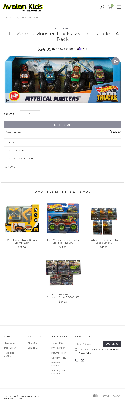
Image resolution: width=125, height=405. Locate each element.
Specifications (14, 150)
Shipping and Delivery (58, 372)
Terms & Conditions (109, 349)
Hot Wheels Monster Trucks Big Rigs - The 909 (63, 241)
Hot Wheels (62, 28)
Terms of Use (57, 343)
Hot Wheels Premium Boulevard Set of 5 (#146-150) (63, 296)
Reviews (9, 167)
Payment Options (55, 364)
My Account (10, 343)
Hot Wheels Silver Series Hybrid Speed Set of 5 (103, 241)
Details (9, 142)
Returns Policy (58, 353)
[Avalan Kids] (23, 7)
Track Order (10, 347)
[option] (62, 80)
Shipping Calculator (18, 158)
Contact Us (33, 347)
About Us (32, 343)
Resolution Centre (9, 354)
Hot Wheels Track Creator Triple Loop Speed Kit (27, 391)
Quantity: (10, 114)
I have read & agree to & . (99, 351)
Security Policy (58, 357)
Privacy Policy (58, 347)
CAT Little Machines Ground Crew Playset (22, 241)
